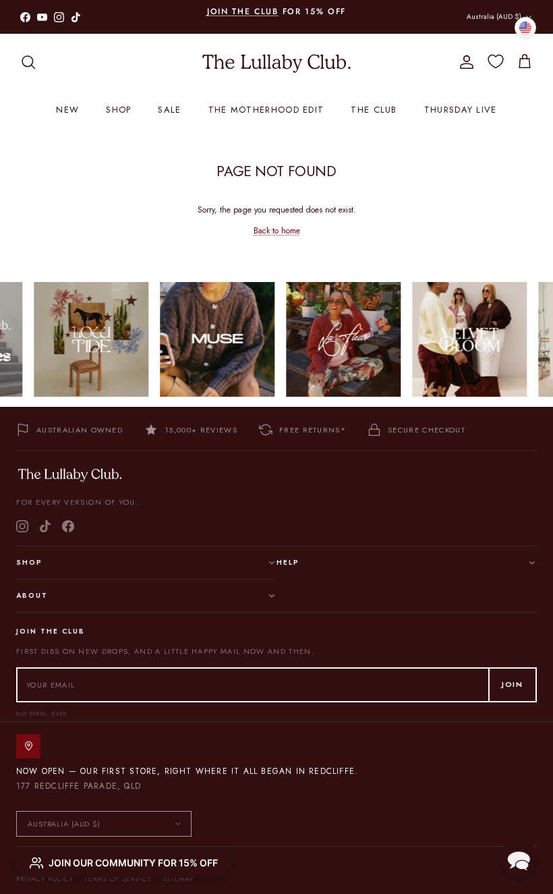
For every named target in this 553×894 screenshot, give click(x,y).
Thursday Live (460, 109)
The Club (374, 109)
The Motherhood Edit (266, 109)
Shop (118, 109)
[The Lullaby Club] (276, 62)
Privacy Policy (45, 879)
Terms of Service (118, 879)
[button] (518, 859)
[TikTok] (45, 526)
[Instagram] (22, 526)
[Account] (464, 62)
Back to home (277, 231)
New (67, 109)
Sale (169, 109)
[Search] (28, 62)
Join (512, 684)
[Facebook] (68, 526)
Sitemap (178, 879)
